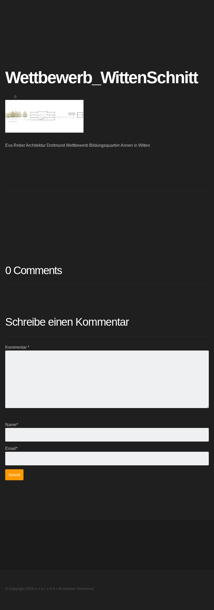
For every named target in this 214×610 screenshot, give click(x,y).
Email (11, 448)
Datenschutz (16, 544)
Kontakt (12, 551)
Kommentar (17, 347)
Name (11, 424)
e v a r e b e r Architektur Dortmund (30, 13)
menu (203, 13)
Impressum (15, 538)
